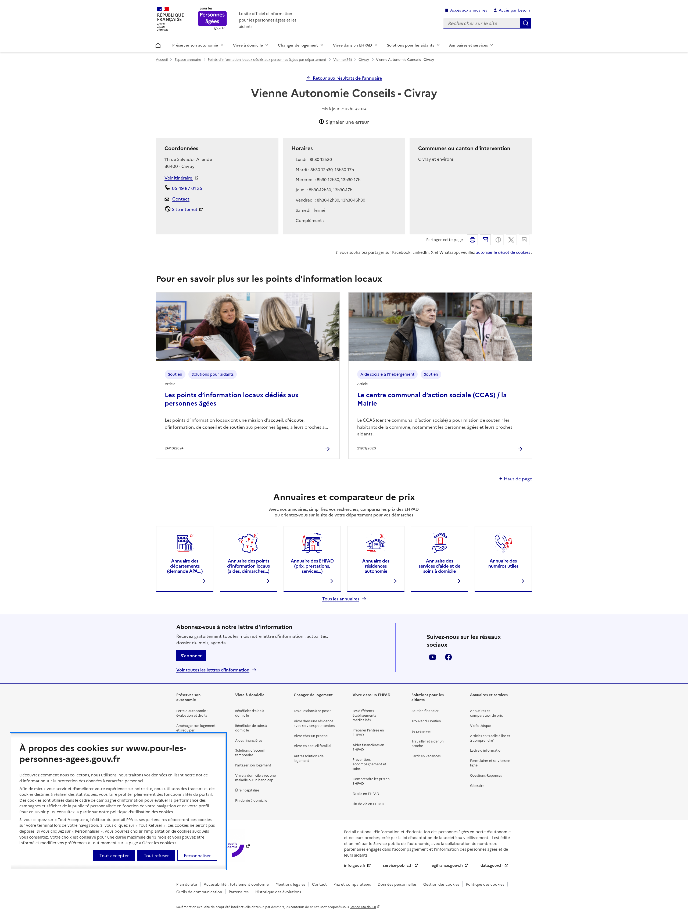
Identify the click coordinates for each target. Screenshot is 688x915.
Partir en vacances (425, 756)
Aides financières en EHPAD (368, 747)
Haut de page (518, 478)
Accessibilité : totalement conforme (236, 884)
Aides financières (248, 740)
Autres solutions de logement (309, 758)
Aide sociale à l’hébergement (387, 374)
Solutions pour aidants (213, 374)
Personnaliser (197, 855)
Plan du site (186, 884)
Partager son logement (253, 765)
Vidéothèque (480, 725)
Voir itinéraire (178, 178)
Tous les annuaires (340, 598)
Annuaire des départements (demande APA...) (185, 566)
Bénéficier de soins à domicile (251, 727)
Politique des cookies (485, 884)
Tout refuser (156, 855)
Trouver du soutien (426, 721)
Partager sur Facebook (498, 239)
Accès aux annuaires (468, 10)
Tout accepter (114, 855)
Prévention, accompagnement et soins (369, 764)
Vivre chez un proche (311, 735)
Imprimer (472, 239)
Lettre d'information (486, 750)
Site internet (185, 209)
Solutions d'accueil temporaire (249, 752)
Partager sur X (511, 239)
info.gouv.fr (355, 865)
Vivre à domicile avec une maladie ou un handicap (255, 777)
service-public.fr (398, 865)
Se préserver (421, 731)
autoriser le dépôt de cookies (503, 252)
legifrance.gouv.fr (447, 865)
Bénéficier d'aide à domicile (249, 712)
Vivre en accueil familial (312, 745)
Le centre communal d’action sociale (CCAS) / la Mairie (432, 398)
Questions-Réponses (486, 775)
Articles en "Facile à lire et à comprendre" (490, 737)
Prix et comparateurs (352, 884)
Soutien (175, 374)
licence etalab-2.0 (363, 907)
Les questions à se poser (312, 710)
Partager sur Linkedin (524, 239)
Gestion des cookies (441, 884)
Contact (180, 199)
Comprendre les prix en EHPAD (371, 781)
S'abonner (191, 655)
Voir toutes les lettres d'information (212, 669)
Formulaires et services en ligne (490, 762)
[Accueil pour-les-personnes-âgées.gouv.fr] (212, 19)
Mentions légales (290, 884)
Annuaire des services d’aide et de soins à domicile (439, 566)
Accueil (158, 44)
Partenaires (239, 891)
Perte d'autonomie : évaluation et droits (191, 712)
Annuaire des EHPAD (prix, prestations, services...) (312, 566)
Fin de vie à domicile (251, 800)
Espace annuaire (188, 59)
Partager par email (485, 239)
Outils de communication (199, 891)
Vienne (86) (342, 59)
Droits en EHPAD (366, 793)
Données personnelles (397, 884)
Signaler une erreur (347, 121)
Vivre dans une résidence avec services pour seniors (314, 723)
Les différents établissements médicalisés (364, 715)
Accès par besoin (514, 10)
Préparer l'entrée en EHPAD (368, 732)
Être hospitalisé (247, 790)
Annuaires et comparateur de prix (486, 712)
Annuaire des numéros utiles (503, 563)
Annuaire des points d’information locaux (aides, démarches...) (248, 566)
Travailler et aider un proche (427, 743)
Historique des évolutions (278, 891)
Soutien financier (425, 710)
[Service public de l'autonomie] (227, 845)
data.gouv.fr (492, 865)
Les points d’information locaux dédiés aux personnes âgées (232, 398)
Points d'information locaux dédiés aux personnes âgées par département (267, 59)
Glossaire (477, 785)
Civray (364, 59)
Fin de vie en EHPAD (368, 803)
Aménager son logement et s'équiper (196, 727)
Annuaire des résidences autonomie (375, 566)
